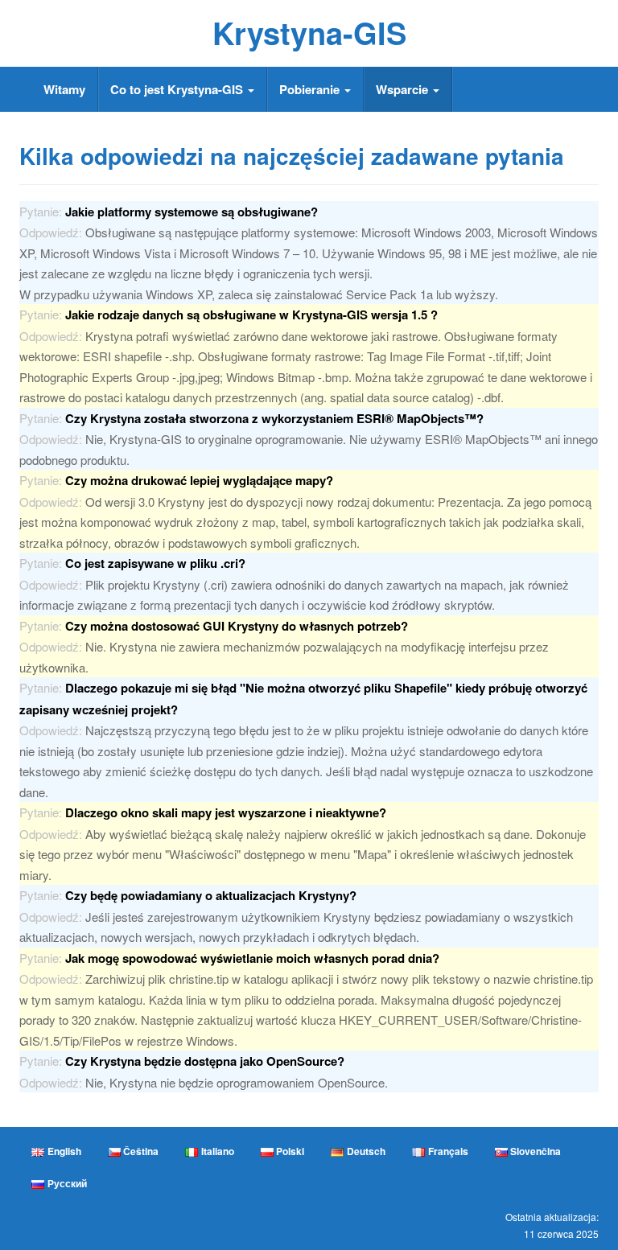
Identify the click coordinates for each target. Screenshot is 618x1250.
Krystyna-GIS (309, 32)
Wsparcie (403, 89)
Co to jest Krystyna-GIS (178, 89)
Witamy (64, 89)
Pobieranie (311, 89)
